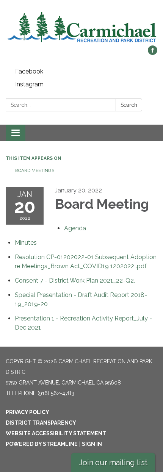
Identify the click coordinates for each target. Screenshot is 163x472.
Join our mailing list (113, 462)
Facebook (29, 71)
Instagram (29, 84)
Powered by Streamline (42, 444)
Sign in (92, 444)
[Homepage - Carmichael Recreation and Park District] (81, 26)
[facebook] (152, 52)
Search (129, 105)
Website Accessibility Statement (56, 433)
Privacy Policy (27, 412)
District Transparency (41, 423)
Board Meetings (34, 170)
